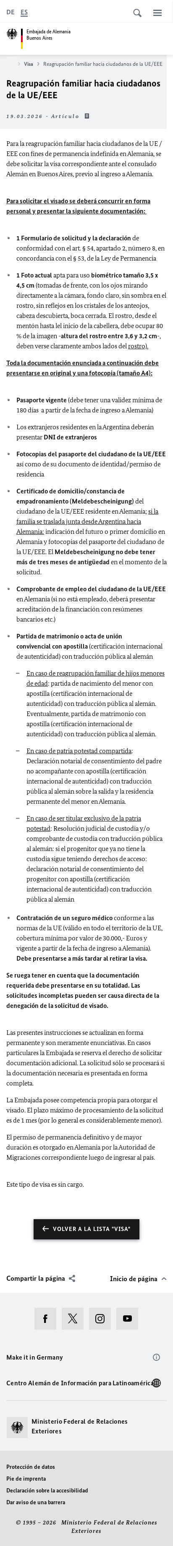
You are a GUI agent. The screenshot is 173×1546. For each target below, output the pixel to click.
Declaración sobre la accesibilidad (47, 1490)
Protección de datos (30, 1467)
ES (24, 12)
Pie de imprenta (26, 1478)
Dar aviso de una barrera (35, 1502)
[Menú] (157, 12)
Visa (28, 64)
